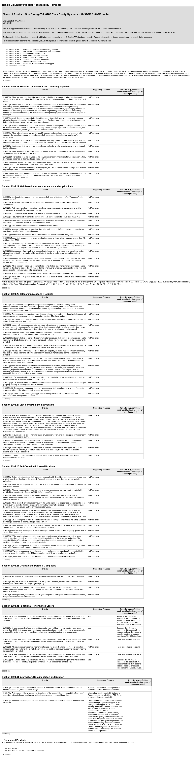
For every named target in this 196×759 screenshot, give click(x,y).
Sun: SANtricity (13, 749)
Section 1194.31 (15, 62)
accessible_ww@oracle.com (100, 41)
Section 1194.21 (15, 50)
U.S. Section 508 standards (74, 37)
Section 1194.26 (15, 60)
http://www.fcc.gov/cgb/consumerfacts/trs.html (105, 717)
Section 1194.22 (15, 52)
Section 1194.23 (15, 54)
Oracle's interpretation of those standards (110, 37)
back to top (6, 80)
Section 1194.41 (15, 64)
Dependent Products (17, 66)
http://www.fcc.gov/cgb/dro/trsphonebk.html (106, 721)
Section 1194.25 (15, 58)
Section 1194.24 (15, 56)
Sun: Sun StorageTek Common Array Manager (26, 751)
